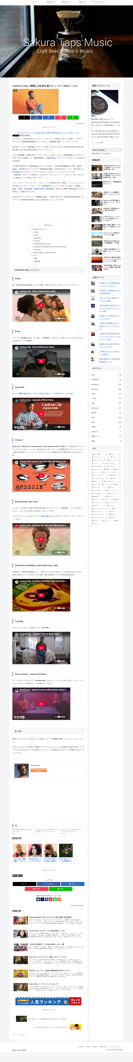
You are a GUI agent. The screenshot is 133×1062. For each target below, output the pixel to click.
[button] (35, 101)
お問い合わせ (103, 1046)
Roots (36, 235)
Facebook (81, 1046)
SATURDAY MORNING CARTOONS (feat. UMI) (50, 247)
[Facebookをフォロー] (46, 899)
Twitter (88, 1046)
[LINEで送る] (26, 135)
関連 (35, 258)
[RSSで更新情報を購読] (59, 899)
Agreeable (37, 238)
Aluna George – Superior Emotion (45, 252)
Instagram (95, 1046)
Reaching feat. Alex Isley (42, 244)
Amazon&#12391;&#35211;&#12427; (38, 770)
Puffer (36, 232)
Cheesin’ (37, 241)
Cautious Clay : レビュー (41, 229)
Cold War (37, 249)
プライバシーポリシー (115, 1046)
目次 (46, 225)
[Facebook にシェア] (21, 135)
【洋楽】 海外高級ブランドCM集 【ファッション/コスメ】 (109, 326)
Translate (107, 153)
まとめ (35, 255)
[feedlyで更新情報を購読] (55, 899)
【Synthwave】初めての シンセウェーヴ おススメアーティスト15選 (110, 308)
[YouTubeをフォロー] (50, 899)
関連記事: (37, 261)
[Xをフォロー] (42, 899)
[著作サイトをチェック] (38, 899)
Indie (15, 875)
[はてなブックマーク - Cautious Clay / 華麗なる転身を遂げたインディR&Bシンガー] (48, 133)
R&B (21, 875)
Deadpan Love (35, 765)
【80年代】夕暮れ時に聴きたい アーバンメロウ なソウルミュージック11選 (110, 336)
